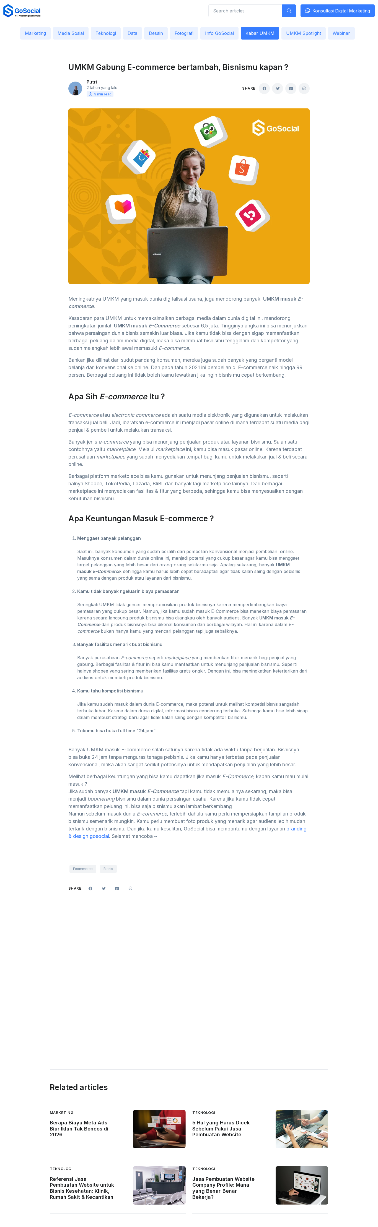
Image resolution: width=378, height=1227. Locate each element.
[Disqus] (189, 976)
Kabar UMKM (260, 33)
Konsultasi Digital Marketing (341, 11)
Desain (156, 33)
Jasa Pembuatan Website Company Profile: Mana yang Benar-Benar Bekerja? (223, 1188)
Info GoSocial (219, 33)
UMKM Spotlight (303, 33)
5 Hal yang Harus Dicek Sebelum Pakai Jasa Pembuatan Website (221, 1128)
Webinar (341, 33)
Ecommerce (83, 869)
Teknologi (105, 33)
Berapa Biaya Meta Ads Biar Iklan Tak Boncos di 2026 (79, 1128)
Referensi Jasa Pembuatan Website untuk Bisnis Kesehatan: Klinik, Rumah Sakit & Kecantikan (82, 1188)
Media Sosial (71, 33)
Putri (92, 82)
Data (132, 33)
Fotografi (184, 33)
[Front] (22, 10)
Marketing (35, 33)
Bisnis (108, 869)
